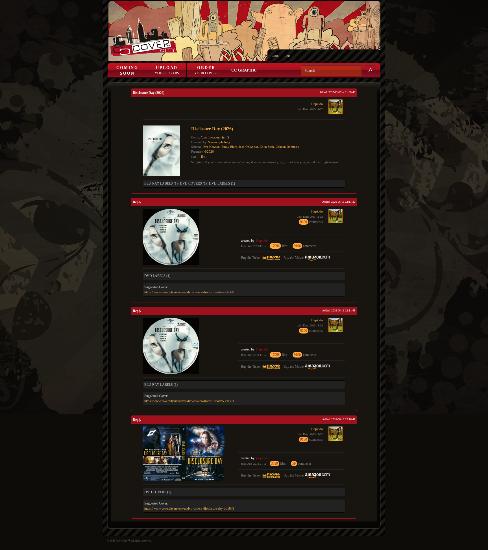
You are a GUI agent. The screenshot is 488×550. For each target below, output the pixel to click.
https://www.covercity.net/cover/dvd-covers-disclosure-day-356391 (189, 401)
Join (288, 55)
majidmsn (262, 458)
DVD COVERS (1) (193, 183)
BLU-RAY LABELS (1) (161, 183)
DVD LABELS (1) (222, 183)
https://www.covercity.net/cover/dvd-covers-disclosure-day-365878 (189, 508)
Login (275, 55)
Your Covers (167, 70)
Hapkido (317, 104)
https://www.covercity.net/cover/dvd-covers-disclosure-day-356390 (189, 292)
